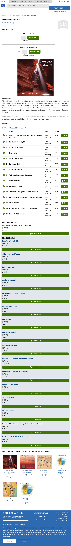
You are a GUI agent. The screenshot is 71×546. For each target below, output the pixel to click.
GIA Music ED (14, 1)
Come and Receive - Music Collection (16, 225)
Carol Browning (8, 23)
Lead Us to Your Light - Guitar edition (15, 371)
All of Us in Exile (8, 398)
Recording (16, 16)
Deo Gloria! (6, 319)
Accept (9, 541)
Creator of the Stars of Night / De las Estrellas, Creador (22, 424)
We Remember (7, 411)
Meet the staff (41, 520)
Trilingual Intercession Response (14, 293)
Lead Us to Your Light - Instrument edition (17, 358)
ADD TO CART (33, 37)
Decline (24, 541)
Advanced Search (59, 11)
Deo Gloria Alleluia (9, 332)
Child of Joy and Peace (11, 254)
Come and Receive (9, 345)
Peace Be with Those (10, 385)
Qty (19, 37)
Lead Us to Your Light (10, 241)
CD (8, 124)
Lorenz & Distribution (43, 1)
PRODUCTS (5, 16)
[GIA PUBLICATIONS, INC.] (3, 5)
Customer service (41, 513)
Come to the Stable (9, 306)
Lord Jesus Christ (8, 267)
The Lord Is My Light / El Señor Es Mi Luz (16, 437)
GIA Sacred (4, 1)
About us (41, 516)
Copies (19, 51)
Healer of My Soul (9, 280)
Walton (23, 1)
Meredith (31, 1)
